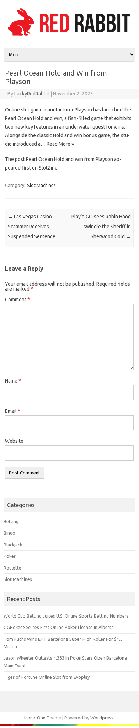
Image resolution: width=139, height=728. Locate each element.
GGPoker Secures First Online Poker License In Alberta (59, 627)
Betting (11, 521)
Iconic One (35, 717)
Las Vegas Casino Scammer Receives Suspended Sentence (31, 226)
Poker (10, 555)
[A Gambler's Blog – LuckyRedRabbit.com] (69, 35)
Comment (17, 299)
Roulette (12, 567)
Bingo (9, 532)
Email (12, 411)
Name (13, 381)
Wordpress (101, 717)
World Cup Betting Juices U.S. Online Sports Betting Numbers (66, 615)
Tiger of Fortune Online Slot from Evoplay (47, 677)
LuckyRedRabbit (31, 94)
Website (14, 441)
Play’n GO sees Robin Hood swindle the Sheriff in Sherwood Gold (101, 226)
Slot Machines (41, 185)
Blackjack (13, 544)
